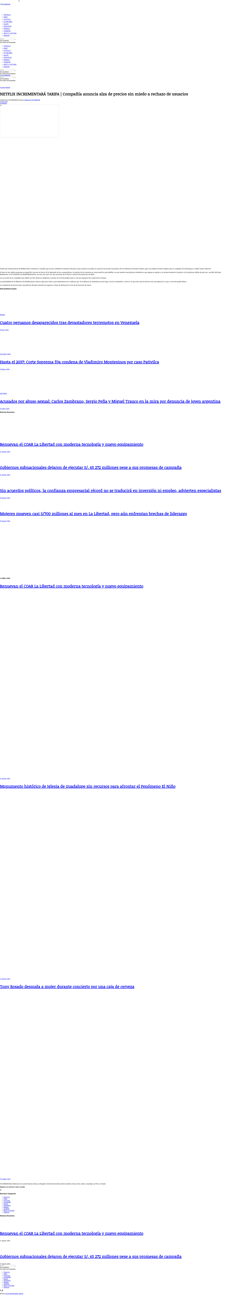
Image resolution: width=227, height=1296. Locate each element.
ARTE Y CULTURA (10, 33)
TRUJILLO (7, 15)
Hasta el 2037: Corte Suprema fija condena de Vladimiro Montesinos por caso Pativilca (79, 361)
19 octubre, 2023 (5, 1179)
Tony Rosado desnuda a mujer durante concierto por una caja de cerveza (67, 986)
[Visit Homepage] (5, 4)
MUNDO (7, 28)
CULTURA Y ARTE (5, 354)
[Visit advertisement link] (7, 575)
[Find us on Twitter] (1, 2)
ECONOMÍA (8, 21)
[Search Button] (15, 39)
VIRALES (7, 35)
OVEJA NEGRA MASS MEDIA (14, 1294)
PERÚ (6, 17)
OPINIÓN (7, 31)
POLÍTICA (7, 19)
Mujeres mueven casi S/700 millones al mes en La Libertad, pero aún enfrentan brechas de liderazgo (93, 513)
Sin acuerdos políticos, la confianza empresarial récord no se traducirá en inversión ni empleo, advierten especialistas (110, 490)
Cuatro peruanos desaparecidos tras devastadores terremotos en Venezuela (69, 322)
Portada (2, 87)
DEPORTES (8, 26)
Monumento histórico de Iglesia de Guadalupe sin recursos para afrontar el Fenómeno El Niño (87, 786)
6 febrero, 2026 (5, 369)
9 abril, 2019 (4, 102)
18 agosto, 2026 (5, 498)
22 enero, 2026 (4, 409)
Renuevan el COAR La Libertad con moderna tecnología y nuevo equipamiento (71, 444)
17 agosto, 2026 (5, 979)
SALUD (6, 24)
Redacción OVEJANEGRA (32, 100)
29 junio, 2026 (4, 330)
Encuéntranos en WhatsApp (9, 1)
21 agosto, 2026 (5, 452)
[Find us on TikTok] (2, 2)
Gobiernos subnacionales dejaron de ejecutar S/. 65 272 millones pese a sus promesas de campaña (91, 467)
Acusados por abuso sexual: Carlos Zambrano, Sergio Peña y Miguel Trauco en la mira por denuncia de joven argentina (110, 401)
